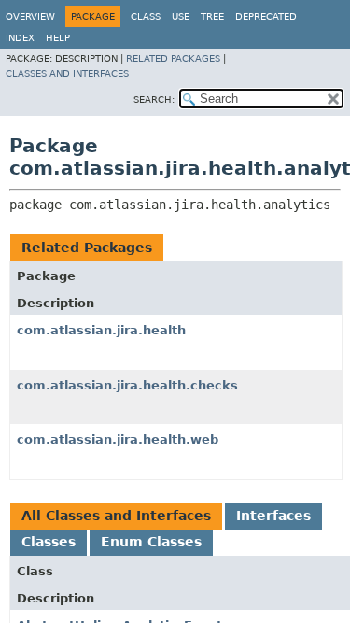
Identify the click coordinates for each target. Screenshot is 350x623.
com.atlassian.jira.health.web (117, 439)
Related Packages (173, 58)
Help (58, 38)
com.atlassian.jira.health (101, 330)
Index (20, 38)
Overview (30, 16)
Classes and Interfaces (67, 73)
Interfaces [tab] (273, 515)
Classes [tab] (48, 541)
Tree (212, 16)
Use (180, 16)
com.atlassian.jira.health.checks (127, 385)
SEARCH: (154, 99)
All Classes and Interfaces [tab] (116, 515)
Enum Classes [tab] (151, 541)
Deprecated (266, 16)
